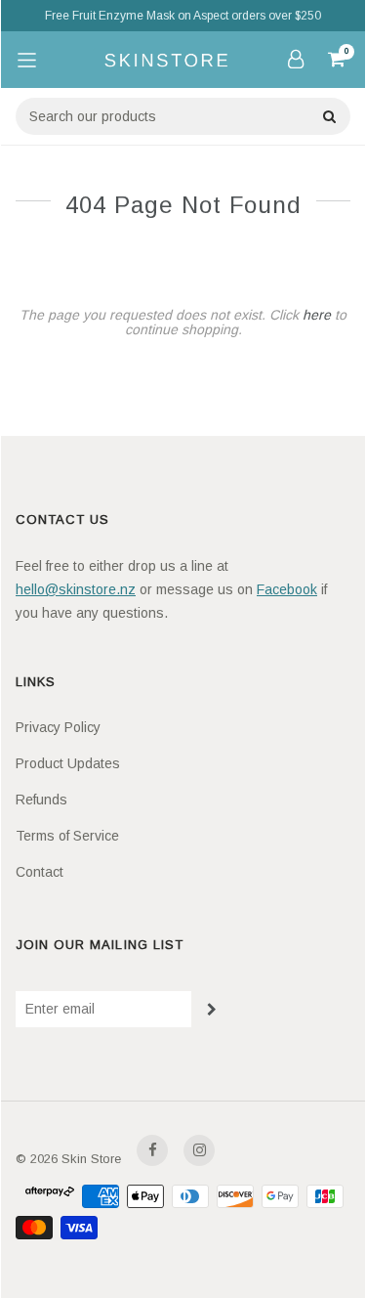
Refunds (41, 799)
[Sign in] (296, 59)
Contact (39, 872)
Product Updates (68, 763)
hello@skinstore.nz (76, 589)
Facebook (287, 589)
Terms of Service (67, 836)
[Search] (329, 116)
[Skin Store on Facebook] (152, 1150)
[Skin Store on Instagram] (199, 1150)
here (317, 315)
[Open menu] (26, 59)
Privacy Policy (58, 727)
